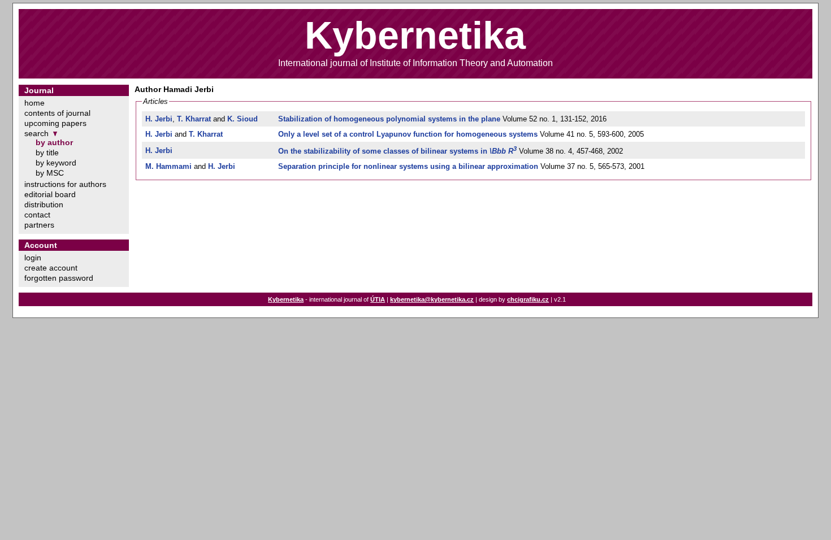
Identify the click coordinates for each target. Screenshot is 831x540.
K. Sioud (242, 119)
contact (37, 214)
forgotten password (58, 277)
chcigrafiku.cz (528, 299)
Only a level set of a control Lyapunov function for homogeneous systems (408, 134)
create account (50, 267)
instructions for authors (65, 184)
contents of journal (57, 112)
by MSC (50, 172)
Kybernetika (286, 299)
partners (39, 224)
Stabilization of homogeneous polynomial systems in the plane (389, 119)
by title (47, 152)
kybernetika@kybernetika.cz (432, 299)
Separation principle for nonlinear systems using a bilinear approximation (408, 166)
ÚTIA (377, 299)
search (36, 133)
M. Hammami (168, 166)
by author (54, 142)
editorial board (50, 194)
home (34, 102)
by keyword (56, 162)
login (32, 257)
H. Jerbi (158, 119)
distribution (43, 204)
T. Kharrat (194, 119)
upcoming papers (55, 123)
